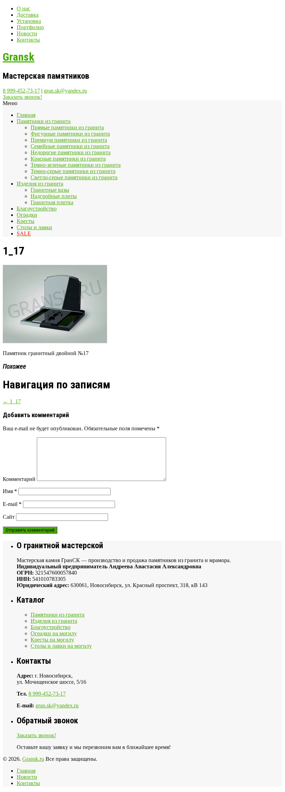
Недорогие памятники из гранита (71, 152)
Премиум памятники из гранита (69, 140)
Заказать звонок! (22, 97)
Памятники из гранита (44, 121)
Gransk (18, 56)
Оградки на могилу (54, 633)
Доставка (28, 15)
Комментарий (19, 479)
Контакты (28, 40)
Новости (27, 33)
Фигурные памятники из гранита (70, 134)
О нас (23, 8)
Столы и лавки (34, 227)
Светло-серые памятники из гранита (74, 177)
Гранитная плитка (52, 202)
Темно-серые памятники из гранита (73, 171)
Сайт (9, 517)
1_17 (12, 401)
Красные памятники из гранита (68, 159)
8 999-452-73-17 (21, 91)
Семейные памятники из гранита (70, 146)
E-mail (12, 504)
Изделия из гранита (40, 184)
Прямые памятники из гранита (67, 127)
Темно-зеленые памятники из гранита (76, 165)
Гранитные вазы (50, 190)
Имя (10, 491)
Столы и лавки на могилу (61, 646)
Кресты (25, 221)
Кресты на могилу (52, 640)
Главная (26, 115)
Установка (29, 21)
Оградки (27, 215)
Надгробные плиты (54, 196)
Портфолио (30, 27)
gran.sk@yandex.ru (65, 91)
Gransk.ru (33, 759)
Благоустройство (37, 209)
